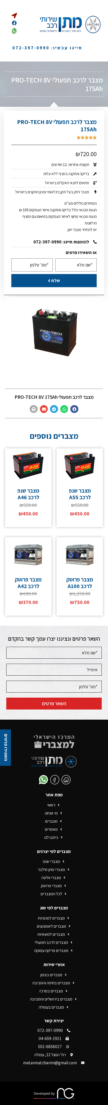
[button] (74, 409)
